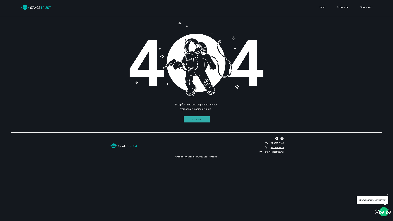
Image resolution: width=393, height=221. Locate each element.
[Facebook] (277, 138)
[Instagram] (282, 138)
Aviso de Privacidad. (185, 156)
